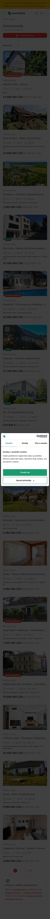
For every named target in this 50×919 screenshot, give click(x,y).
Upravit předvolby (23, 480)
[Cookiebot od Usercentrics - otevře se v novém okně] (36, 436)
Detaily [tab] (25, 443)
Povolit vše (25, 472)
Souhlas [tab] (8, 443)
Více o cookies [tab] (41, 443)
